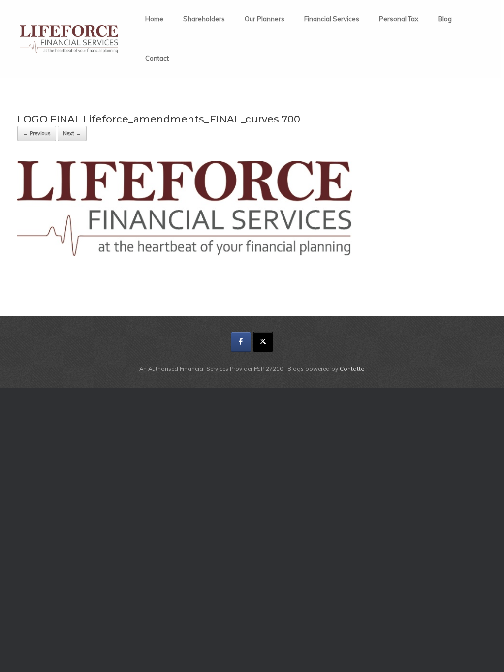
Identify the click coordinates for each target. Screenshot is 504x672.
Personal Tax (398, 19)
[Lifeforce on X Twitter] (263, 342)
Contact (157, 58)
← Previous (37, 133)
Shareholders (204, 19)
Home (154, 19)
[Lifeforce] (69, 39)
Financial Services (331, 19)
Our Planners (264, 19)
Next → (72, 133)
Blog (445, 19)
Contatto (352, 368)
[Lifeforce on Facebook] (241, 342)
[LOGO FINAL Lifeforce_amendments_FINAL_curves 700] (184, 253)
